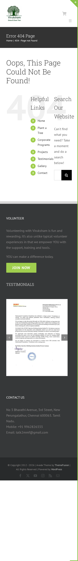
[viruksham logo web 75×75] (14, 7)
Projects (43, 152)
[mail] (57, 475)
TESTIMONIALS (20, 284)
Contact (42, 173)
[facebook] (20, 475)
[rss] (50, 475)
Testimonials (45, 159)
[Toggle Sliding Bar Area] (73, 4)
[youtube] (35, 475)
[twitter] (28, 475)
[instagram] (43, 475)
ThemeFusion (62, 465)
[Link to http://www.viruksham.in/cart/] (64, 13)
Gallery (42, 166)
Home (41, 121)
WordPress (56, 469)
